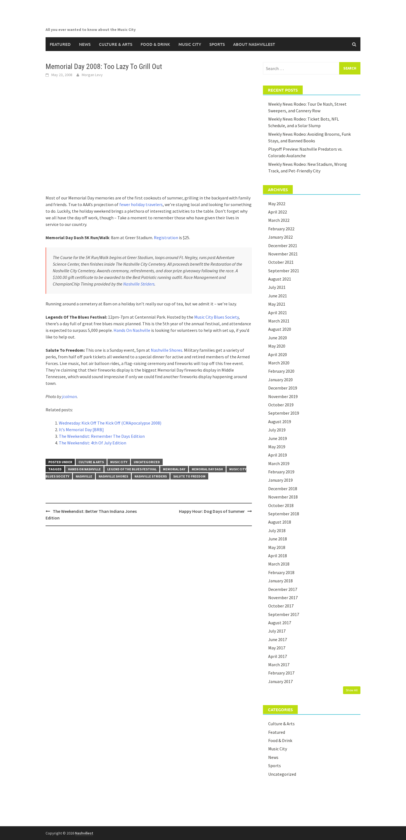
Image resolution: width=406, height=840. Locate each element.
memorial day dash (207, 469)
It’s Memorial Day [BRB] (81, 429)
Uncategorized (147, 462)
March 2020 (278, 363)
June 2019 (277, 438)
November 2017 (283, 597)
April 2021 (277, 312)
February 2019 (281, 471)
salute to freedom (189, 476)
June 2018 (277, 539)
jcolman (69, 396)
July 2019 (277, 430)
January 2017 (280, 681)
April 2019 (277, 455)
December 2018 (282, 488)
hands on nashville (84, 469)
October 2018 (281, 505)
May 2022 (276, 203)
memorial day (174, 469)
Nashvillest (84, 833)
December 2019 (282, 388)
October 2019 (281, 404)
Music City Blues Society (216, 317)
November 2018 (283, 497)
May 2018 (276, 547)
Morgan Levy (92, 74)
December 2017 (282, 589)
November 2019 (283, 396)
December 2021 (282, 245)
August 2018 (279, 522)
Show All (352, 690)
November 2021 (283, 254)
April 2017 (277, 656)
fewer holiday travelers (141, 204)
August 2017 (279, 622)
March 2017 (278, 664)
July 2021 (277, 287)
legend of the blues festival (132, 469)
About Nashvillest (254, 44)
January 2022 (280, 237)
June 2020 (277, 337)
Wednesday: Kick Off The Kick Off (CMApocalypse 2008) (110, 423)
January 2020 (280, 379)
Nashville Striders (138, 284)
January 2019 (280, 480)
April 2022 (277, 212)
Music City (189, 44)
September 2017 (283, 614)
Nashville (84, 476)
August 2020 (279, 329)
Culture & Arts (115, 44)
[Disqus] (149, 602)
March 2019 (278, 463)
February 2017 (281, 673)
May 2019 (276, 446)
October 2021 (281, 262)
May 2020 (276, 346)
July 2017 (277, 631)
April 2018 (277, 555)
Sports (217, 44)
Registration (166, 237)
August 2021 (279, 279)
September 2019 (283, 413)
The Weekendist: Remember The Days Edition (102, 436)
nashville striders (151, 476)
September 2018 (283, 513)
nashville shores (113, 476)
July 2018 (277, 530)
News (85, 44)
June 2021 (277, 295)
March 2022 (278, 220)
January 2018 (280, 580)
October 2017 (281, 606)
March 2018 (278, 564)
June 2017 (277, 639)
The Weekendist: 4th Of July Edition (92, 443)
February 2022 (281, 228)
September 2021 (283, 270)
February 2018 (281, 572)
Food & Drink (155, 44)
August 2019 (279, 421)
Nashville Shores (166, 350)
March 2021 (278, 321)
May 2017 (276, 647)
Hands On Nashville (132, 330)
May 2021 (276, 304)
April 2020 (277, 354)
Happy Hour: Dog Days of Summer (212, 511)
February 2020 (281, 371)
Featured (60, 44)
